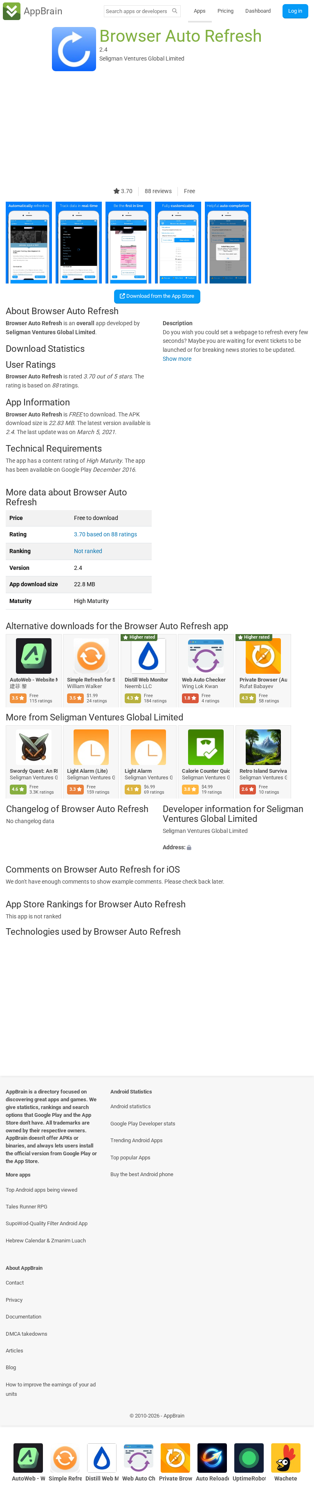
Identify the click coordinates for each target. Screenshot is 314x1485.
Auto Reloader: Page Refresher (212, 1478)
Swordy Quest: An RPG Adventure (34, 771)
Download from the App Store (159, 296)
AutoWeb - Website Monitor (34, 680)
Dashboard (258, 11)
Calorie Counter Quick (206, 771)
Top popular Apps (130, 1157)
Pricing (225, 11)
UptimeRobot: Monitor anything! (249, 1478)
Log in (295, 11)
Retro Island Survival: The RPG (263, 771)
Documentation (23, 1317)
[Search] (174, 11)
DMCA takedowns (26, 1334)
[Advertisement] (157, 129)
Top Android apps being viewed (41, 1190)
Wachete (285, 1478)
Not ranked (88, 551)
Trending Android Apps (136, 1140)
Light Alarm (138, 771)
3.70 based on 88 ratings (105, 534)
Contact (15, 1283)
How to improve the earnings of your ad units (51, 1389)
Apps (200, 11)
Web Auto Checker (204, 680)
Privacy (14, 1300)
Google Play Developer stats (142, 1123)
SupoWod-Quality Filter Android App (46, 1223)
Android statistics (130, 1106)
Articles (14, 1351)
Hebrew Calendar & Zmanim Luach (46, 1241)
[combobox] (136, 11)
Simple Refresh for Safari (91, 680)
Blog (11, 1367)
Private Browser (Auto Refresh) (263, 680)
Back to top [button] (295, 1417)
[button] (235, 847)
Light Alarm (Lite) (87, 771)
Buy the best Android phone (141, 1174)
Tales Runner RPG (26, 1207)
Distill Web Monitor (146, 680)
